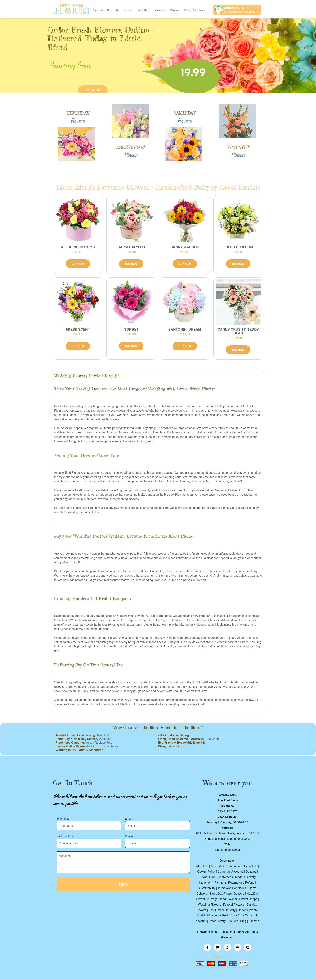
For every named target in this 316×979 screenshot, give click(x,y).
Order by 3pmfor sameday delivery (241, 10)
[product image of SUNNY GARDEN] (185, 219)
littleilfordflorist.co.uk (227, 849)
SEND (123, 884)
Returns (233, 921)
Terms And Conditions (231, 888)
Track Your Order (241, 915)
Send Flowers (228, 899)
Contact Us (113, 10)
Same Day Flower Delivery (226, 893)
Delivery (127, 10)
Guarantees (159, 10)
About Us (98, 10)
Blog (243, 921)
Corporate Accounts (230, 871)
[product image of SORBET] (131, 302)
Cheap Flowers (248, 910)
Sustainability (206, 888)
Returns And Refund (194, 10)
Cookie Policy (206, 871)
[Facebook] (207, 947)
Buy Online (93, 90)
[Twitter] (217, 947)
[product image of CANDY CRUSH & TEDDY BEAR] (238, 302)
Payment (175, 10)
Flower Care (142, 10)
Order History (217, 921)
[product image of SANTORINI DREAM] (185, 302)
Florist (201, 915)
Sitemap (254, 921)
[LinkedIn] (237, 947)
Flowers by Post (217, 915)
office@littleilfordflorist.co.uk (232, 838)
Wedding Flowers (209, 904)
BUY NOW (78, 264)
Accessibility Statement (225, 866)
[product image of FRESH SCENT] (78, 302)
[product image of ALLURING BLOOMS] (78, 219)
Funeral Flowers (233, 904)
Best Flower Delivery (222, 910)
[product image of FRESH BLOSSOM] (238, 219)
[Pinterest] (247, 947)
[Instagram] (227, 947)
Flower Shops (248, 899)
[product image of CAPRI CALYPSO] (131, 219)
